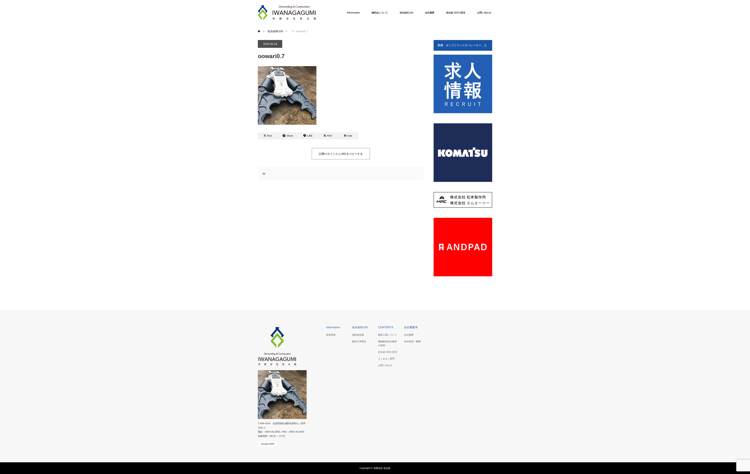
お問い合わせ (484, 12)
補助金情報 (358, 334)
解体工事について (387, 334)
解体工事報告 (359, 341)
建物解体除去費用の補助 (387, 343)
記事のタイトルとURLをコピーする (341, 153)
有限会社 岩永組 (381, 468)
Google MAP (267, 444)
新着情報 (331, 334)
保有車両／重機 (412, 341)
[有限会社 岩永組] (287, 13)
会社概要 (429, 12)
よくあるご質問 (386, 358)
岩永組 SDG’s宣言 (455, 12)
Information (353, 12)
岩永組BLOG (406, 12)
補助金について (379, 12)
